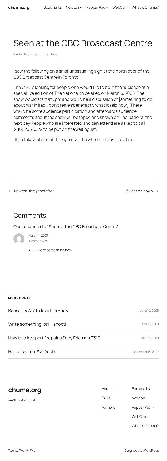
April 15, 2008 (150, 338)
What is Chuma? (145, 7)
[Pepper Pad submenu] (107, 7)
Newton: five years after (34, 190)
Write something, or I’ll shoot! (37, 324)
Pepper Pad (95, 7)
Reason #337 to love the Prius (38, 310)
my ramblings (50, 54)
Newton (72, 7)
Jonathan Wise (38, 241)
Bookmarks (53, 7)
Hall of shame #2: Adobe (32, 351)
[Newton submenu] (81, 7)
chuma (32, 54)
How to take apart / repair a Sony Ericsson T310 (54, 337)
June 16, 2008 (149, 310)
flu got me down (139, 190)
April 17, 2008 (150, 324)
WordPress (151, 450)
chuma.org (19, 7)
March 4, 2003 (38, 235)
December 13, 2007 (146, 352)
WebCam (119, 7)
